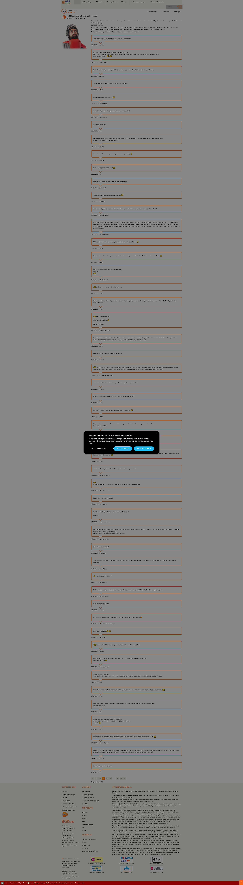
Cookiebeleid (144, 441)
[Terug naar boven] (241, 882)
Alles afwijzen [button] (123, 448)
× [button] (156, 433)
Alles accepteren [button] (144, 448)
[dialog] (121, 442)
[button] (97, 448)
